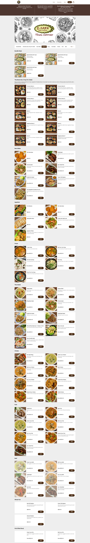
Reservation (59, 2)
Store (65, 2)
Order (54, 2)
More (71, 46)
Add (41, 63)
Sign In (69, 2)
